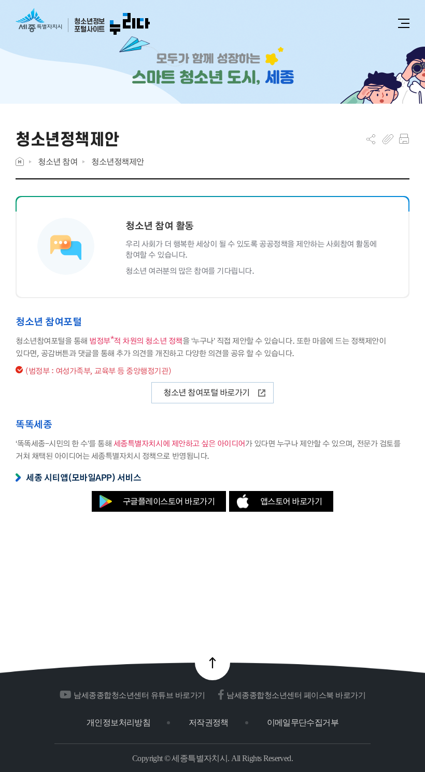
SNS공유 (370, 139)
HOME (20, 161)
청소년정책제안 (117, 161)
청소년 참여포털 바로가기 (206, 392)
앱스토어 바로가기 (291, 501)
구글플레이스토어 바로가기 (169, 501)
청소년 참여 (57, 161)
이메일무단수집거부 (302, 722)
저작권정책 (209, 722)
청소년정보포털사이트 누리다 (83, 22)
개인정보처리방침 (118, 722)
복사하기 (387, 139)
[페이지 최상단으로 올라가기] (212, 662)
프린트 (404, 139)
